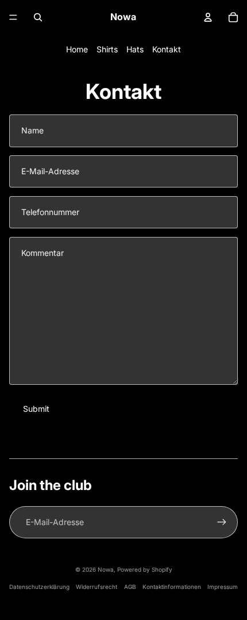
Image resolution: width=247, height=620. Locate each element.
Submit (36, 409)
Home (77, 49)
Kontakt (166, 49)
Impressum (222, 586)
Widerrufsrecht (96, 586)
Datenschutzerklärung (39, 586)
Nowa (106, 569)
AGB (130, 586)
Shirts (107, 49)
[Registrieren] (222, 522)
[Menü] (13, 17)
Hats (135, 49)
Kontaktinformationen (171, 586)
